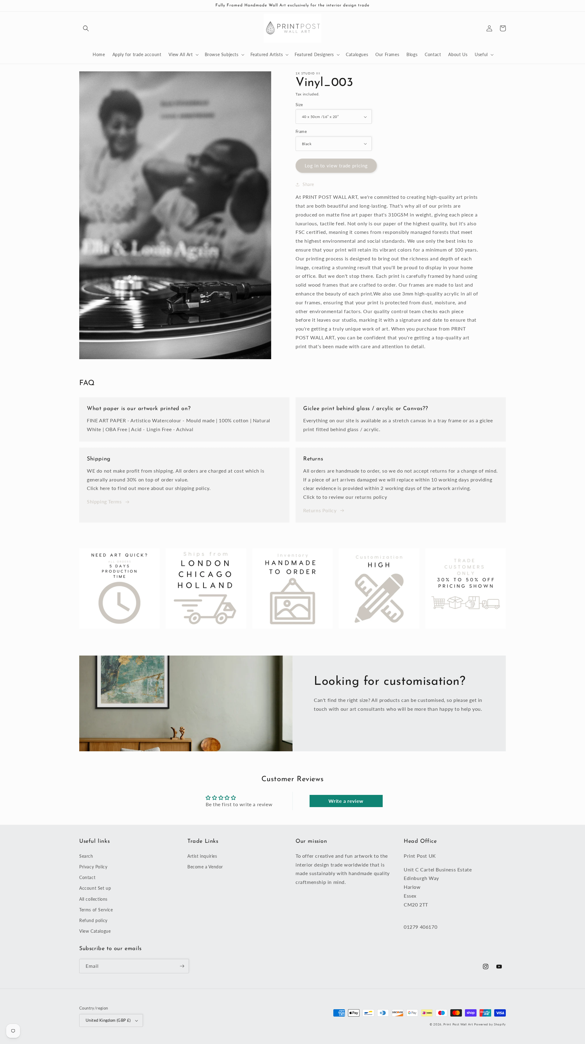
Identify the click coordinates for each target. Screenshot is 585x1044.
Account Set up (95, 888)
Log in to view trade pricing (336, 165)
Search (86, 856)
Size (299, 104)
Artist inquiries (202, 856)
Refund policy (93, 920)
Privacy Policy (93, 866)
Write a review (345, 801)
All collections (93, 899)
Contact (87, 877)
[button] (86, 28)
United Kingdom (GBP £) (108, 1020)
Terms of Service (96, 909)
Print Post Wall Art (458, 1024)
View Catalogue (95, 931)
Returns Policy (319, 510)
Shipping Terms (104, 501)
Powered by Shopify (490, 1024)
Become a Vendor (205, 866)
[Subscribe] (182, 966)
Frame (301, 131)
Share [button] (308, 184)
